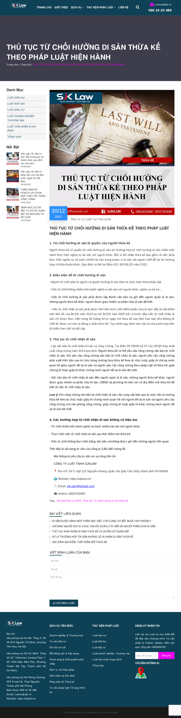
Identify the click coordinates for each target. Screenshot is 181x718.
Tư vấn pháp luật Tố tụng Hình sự (67, 689)
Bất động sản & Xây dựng (64, 653)
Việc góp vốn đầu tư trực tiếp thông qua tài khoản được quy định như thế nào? (32, 158)
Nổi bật (13, 146)
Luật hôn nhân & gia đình (21, 128)
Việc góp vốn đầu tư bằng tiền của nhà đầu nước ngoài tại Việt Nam (32, 176)
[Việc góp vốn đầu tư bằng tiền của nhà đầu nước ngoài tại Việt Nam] (13, 176)
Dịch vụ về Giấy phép (61, 669)
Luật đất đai (16, 103)
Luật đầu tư (16, 109)
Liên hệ (123, 7)
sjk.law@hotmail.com (81, 486)
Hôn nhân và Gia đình (62, 675)
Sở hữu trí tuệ (57, 647)
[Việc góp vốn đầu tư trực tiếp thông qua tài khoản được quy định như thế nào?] (13, 158)
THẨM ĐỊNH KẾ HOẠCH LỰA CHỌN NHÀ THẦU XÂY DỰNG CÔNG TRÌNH (33, 194)
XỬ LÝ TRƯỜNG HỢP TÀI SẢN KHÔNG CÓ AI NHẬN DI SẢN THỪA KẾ (92, 536)
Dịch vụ (76, 7)
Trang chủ (44, 7)
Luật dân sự (16, 97)
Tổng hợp (14, 136)
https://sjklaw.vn (26, 698)
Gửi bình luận (65, 603)
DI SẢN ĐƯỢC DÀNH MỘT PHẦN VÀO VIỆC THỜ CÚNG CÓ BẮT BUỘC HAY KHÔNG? (101, 521)
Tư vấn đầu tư (57, 641)
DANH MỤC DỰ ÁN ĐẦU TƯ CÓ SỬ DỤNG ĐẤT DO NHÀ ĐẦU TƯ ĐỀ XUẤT (33, 212)
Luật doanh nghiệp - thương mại (21, 118)
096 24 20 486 (160, 10)
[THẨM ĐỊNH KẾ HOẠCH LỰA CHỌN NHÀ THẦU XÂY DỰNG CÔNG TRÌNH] (13, 194)
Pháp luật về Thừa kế (61, 681)
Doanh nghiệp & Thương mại (66, 635)
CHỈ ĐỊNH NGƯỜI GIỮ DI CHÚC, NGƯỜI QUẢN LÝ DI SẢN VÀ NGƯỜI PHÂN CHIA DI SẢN (103, 526)
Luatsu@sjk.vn (163, 4)
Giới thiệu (61, 7)
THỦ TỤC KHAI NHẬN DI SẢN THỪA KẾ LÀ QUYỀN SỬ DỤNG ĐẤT (90, 531)
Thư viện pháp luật (100, 7)
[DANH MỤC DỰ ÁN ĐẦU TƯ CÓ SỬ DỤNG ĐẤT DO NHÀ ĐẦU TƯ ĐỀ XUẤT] (13, 212)
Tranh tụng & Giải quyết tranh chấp (66, 661)
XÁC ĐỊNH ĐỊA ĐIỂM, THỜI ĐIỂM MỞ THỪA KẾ (79, 542)
